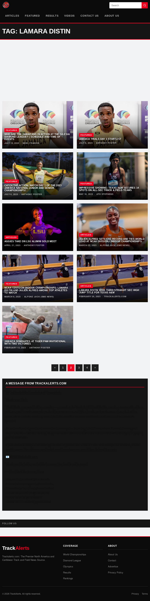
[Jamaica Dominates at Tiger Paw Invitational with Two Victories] (37, 329)
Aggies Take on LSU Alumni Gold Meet (30, 241)
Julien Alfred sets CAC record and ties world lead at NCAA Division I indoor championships (111, 240)
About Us (111, 15)
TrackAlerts (15, 593)
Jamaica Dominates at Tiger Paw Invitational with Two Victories (35, 342)
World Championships (74, 554)
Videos (69, 15)
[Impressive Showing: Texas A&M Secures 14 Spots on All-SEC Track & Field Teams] (112, 176)
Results (52, 15)
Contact (112, 560)
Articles (12, 15)
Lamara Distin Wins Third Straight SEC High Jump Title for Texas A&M (109, 291)
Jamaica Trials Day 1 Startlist (100, 139)
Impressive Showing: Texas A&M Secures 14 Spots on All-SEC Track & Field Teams (109, 189)
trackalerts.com (115, 296)
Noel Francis (31, 143)
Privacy (135, 593)
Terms (145, 593)
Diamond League (72, 560)
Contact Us (89, 15)
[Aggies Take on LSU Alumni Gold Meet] (37, 227)
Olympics (68, 566)
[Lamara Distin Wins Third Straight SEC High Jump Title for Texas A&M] (112, 278)
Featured (32, 15)
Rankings (68, 578)
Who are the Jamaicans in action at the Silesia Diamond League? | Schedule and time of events (37, 137)
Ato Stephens (104, 194)
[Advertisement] (75, 70)
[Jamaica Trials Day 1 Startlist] (112, 125)
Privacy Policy (115, 572)
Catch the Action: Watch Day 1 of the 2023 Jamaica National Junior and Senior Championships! (32, 188)
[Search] (145, 5)
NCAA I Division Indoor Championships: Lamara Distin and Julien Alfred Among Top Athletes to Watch (36, 290)
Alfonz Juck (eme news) (115, 245)
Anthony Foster (106, 142)
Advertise (113, 566)
